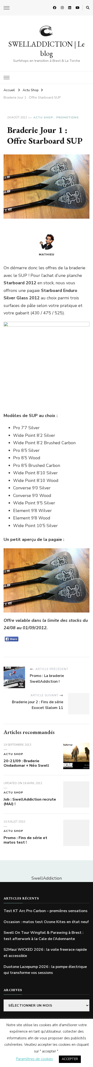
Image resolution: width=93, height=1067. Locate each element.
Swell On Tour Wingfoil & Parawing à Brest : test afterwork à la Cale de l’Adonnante (43, 935)
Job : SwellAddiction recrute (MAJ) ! (30, 802)
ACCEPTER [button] (70, 1059)
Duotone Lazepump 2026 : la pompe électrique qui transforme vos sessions (45, 970)
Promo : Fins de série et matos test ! (25, 840)
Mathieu (46, 254)
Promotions (67, 117)
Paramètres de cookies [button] (34, 1058)
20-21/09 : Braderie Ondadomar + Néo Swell (26, 763)
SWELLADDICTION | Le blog (46, 48)
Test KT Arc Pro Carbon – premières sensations (46, 911)
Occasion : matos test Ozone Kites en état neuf (46, 921)
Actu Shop (43, 117)
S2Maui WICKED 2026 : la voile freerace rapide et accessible (45, 952)
